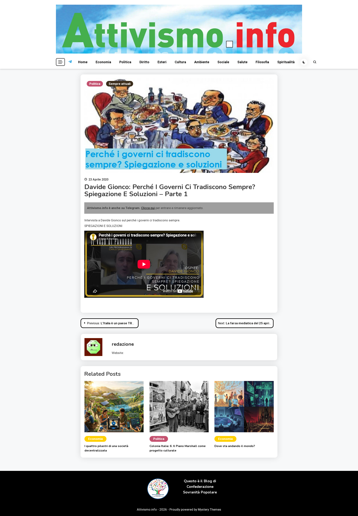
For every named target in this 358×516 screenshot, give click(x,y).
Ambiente (201, 62)
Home (82, 62)
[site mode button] (304, 62)
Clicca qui (148, 208)
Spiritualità (286, 62)
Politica (125, 62)
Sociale (223, 62)
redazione (123, 344)
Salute (242, 62)
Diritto (144, 62)
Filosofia (262, 62)
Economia (103, 62)
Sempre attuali (120, 84)
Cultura (180, 62)
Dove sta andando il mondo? (234, 446)
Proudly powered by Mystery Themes (195, 509)
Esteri (162, 62)
